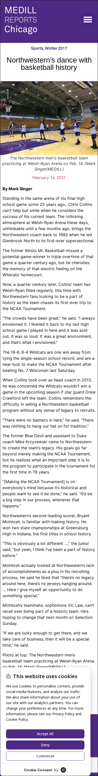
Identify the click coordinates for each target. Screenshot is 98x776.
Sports (37, 48)
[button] (88, 20)
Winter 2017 (56, 48)
